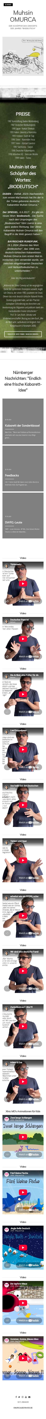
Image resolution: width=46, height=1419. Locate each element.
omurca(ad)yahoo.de (23, 1408)
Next (39, 56)
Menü (9, 5)
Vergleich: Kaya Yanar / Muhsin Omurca (23, 334)
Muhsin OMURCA (23, 16)
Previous (7, 56)
